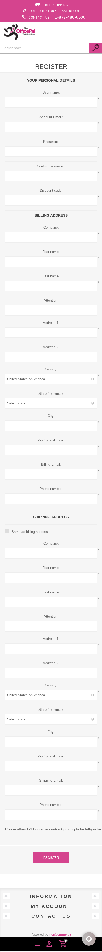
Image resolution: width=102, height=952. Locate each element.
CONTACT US (39, 17)
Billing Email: (51, 464)
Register (51, 857)
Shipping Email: (51, 780)
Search (95, 48)
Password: (51, 142)
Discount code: (51, 191)
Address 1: (51, 323)
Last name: (51, 276)
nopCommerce (60, 934)
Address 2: (51, 347)
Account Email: (51, 117)
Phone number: (51, 489)
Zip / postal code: (51, 440)
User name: (51, 92)
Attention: (51, 300)
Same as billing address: (30, 532)
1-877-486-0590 (70, 17)
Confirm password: (51, 166)
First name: (51, 252)
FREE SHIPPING (55, 5)
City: (51, 416)
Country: (51, 369)
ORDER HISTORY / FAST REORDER (57, 11)
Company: (51, 227)
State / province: (51, 394)
